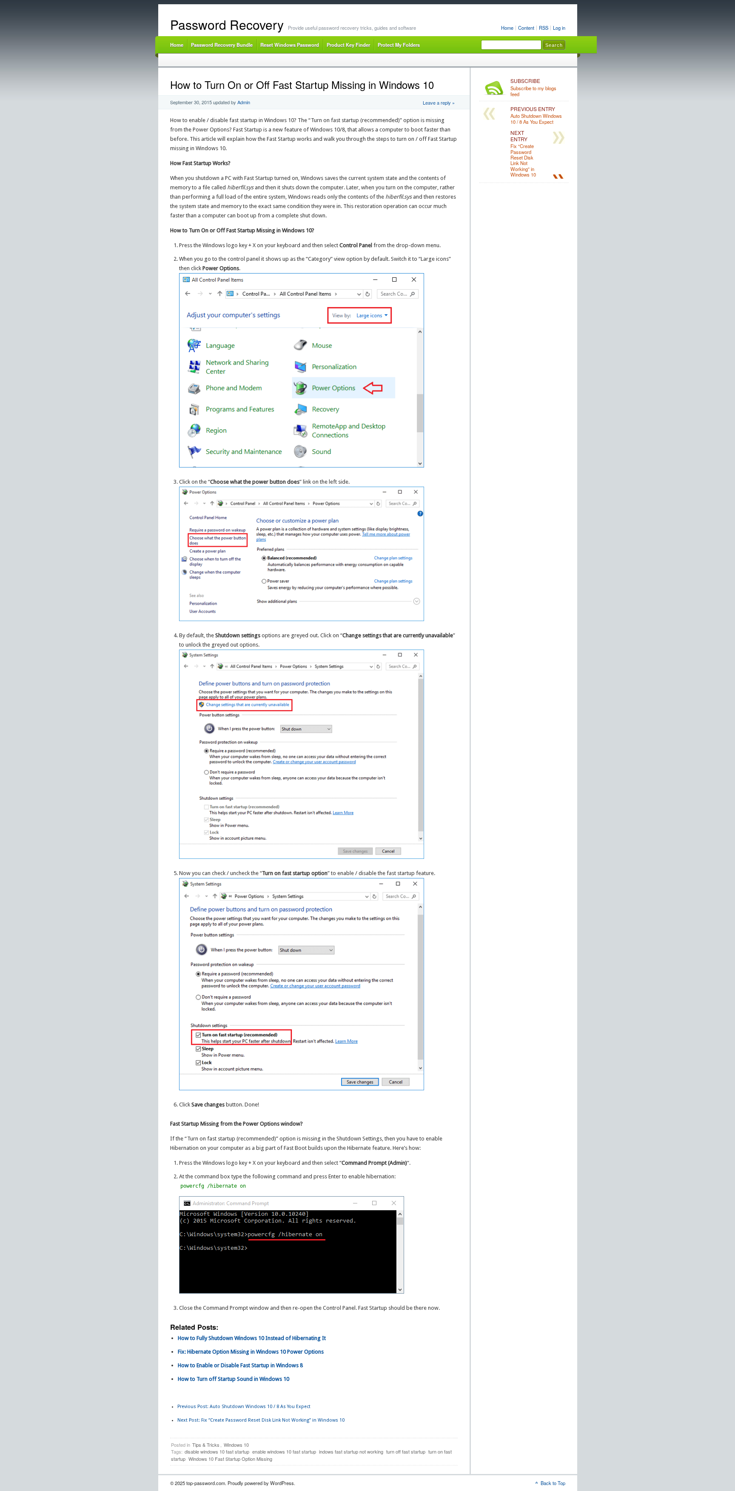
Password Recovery (227, 24)
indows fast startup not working (351, 1451)
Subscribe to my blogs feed (533, 87)
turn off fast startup (405, 1451)
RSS (543, 27)
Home (507, 27)
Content (526, 27)
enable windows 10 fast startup (284, 1451)
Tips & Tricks (205, 1444)
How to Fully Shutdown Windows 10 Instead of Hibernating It (252, 1338)
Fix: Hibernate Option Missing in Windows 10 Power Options (251, 1351)
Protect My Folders (399, 44)
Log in (559, 27)
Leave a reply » (439, 102)
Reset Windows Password (289, 44)
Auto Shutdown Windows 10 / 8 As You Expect (244, 1406)
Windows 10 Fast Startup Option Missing (230, 1458)
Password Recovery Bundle (222, 44)
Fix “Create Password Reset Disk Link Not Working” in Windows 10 (261, 1420)
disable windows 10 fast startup (217, 1451)
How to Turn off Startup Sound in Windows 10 (233, 1379)
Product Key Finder (348, 44)
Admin (243, 102)
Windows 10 (236, 1444)
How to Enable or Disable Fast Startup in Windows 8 (240, 1365)
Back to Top (553, 1483)
